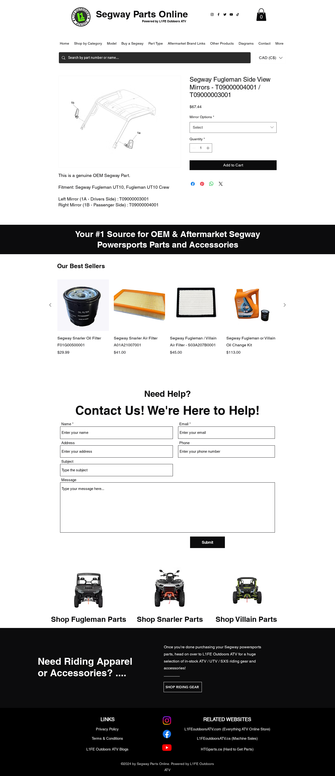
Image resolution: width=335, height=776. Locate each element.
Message (68, 480)
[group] (167, 324)
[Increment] (208, 148)
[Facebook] (218, 14)
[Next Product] (285, 305)
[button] (261, 14)
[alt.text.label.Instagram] (166, 720)
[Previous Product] (50, 305)
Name (66, 424)
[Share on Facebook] (193, 184)
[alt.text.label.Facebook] (166, 733)
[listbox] (271, 57)
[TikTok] (238, 14)
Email (183, 424)
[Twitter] (225, 14)
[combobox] (233, 127)
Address (68, 443)
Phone (184, 443)
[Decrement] (193, 148)
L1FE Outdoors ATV (220, 654)
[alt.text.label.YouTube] (166, 747)
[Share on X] (221, 184)
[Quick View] (83, 305)
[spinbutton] (200, 148)
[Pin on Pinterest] (202, 184)
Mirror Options (202, 117)
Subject (67, 461)
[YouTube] (231, 14)
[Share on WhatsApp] (211, 184)
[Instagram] (212, 14)
